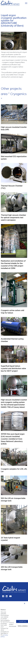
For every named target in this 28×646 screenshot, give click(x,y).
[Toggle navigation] (26, 3)
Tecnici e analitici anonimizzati (12, 624)
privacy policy (4, 635)
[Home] (10, 3)
